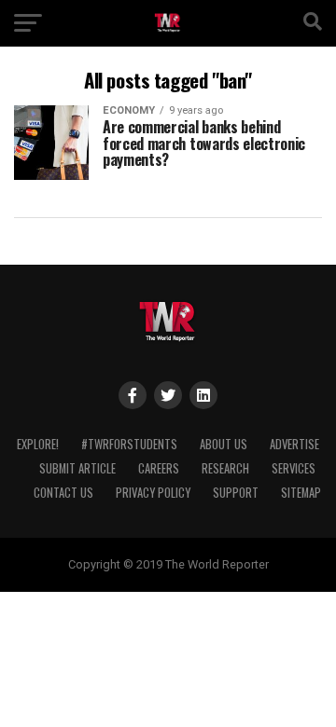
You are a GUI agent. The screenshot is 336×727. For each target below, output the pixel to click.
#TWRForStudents (129, 444)
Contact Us (63, 492)
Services (293, 468)
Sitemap (301, 492)
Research (225, 468)
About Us (223, 444)
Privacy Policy (153, 492)
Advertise (294, 444)
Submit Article (77, 468)
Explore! (38, 444)
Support (236, 492)
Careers (158, 468)
